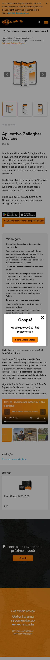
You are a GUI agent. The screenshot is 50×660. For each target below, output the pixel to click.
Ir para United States (25, 339)
